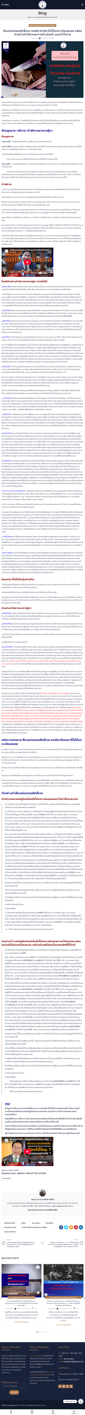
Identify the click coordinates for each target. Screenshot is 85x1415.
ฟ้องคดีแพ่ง (49, 1223)
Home (29, 17)
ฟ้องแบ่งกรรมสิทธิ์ (10, 1227)
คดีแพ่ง (23, 1223)
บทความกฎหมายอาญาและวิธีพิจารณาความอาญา (63, 1297)
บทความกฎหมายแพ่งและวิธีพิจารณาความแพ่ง (45, 17)
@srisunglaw (69, 1359)
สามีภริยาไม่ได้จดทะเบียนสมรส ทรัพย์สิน (34, 1227)
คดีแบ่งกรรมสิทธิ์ (9, 1223)
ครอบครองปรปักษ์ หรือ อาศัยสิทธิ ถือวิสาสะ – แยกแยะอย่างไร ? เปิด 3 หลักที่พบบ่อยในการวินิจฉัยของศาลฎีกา (21, 1303)
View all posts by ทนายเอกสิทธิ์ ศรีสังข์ (42, 1210)
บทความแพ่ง (36, 1223)
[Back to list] (42, 1243)
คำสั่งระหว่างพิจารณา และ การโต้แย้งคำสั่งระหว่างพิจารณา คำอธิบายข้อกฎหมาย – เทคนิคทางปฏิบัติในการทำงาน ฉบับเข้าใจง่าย (63, 1303)
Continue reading (21, 1322)
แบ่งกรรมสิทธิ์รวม (10, 1232)
